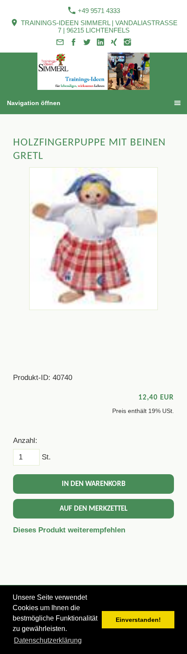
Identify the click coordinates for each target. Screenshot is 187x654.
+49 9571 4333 (98, 10)
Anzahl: (25, 440)
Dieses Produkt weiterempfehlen (69, 530)
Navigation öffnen (33, 102)
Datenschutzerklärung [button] (48, 640)
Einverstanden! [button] (138, 619)
